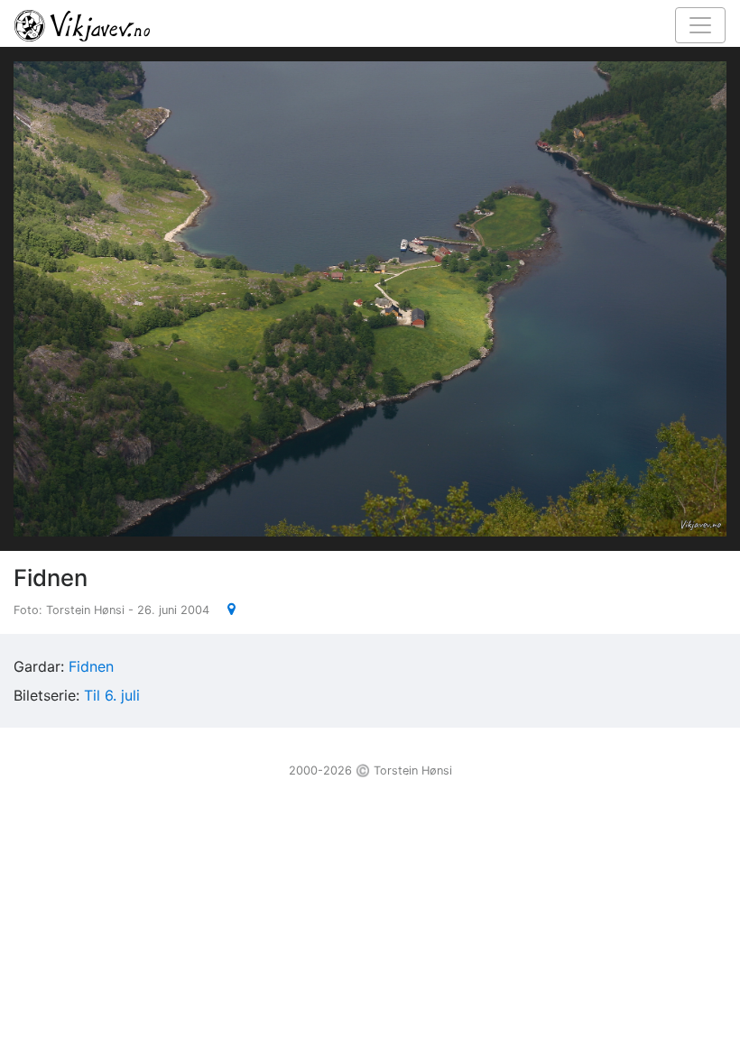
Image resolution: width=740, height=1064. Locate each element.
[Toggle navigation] (700, 25)
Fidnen (91, 666)
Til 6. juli (112, 695)
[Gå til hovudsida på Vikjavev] (362, 24)
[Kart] (224, 609)
